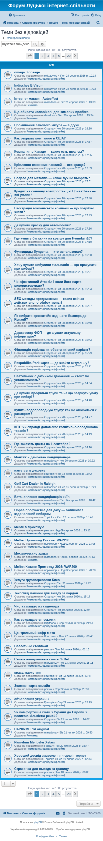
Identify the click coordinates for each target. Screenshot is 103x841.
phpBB (38, 822)
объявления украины (31, 699)
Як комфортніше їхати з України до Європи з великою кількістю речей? (50, 714)
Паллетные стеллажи (31, 646)
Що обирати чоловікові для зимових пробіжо (51, 112)
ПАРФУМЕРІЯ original (31, 729)
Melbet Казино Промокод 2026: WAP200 (45, 567)
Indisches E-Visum (29, 85)
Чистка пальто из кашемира (36, 606)
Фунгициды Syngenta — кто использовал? (48, 251)
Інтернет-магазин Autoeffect (36, 99)
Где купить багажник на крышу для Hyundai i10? (53, 238)
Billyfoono (50, 622)
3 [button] (48, 55)
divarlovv (49, 115)
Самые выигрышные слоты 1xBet (41, 659)
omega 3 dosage (27, 72)
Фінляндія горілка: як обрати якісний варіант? (52, 350)
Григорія (49, 473)
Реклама (32, 105)
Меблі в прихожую (29, 527)
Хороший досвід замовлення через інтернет (50, 755)
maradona (50, 102)
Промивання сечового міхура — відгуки (46, 125)
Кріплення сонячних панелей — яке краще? (50, 165)
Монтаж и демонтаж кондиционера (42, 457)
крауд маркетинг (27, 672)
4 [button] (53, 55)
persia (48, 530)
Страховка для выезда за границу (41, 769)
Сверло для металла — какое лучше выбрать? (52, 178)
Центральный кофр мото (34, 633)
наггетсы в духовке (29, 470)
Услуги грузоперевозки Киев (37, 580)
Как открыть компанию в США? (40, 138)
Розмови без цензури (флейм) (45, 78)
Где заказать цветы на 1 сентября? (42, 444)
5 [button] (59, 55)
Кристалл (50, 636)
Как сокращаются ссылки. (35, 619)
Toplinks (49, 517)
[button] (29, 56)
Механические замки (31, 553)
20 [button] (68, 55)
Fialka (48, 745)
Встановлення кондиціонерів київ (42, 497)
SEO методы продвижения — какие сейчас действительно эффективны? (49, 300)
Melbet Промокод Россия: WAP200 (41, 540)
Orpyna (49, 128)
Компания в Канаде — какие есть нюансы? (49, 151)
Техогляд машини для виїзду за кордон (46, 593)
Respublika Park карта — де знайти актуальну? (51, 363)
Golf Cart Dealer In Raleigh (35, 483)
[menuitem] (16, 15)
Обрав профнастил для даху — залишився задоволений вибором (49, 512)
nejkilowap (50, 543)
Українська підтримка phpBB (73, 829)
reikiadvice (50, 75)
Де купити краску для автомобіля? (42, 225)
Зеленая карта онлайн (32, 686)
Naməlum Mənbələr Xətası (34, 742)
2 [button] (42, 55)
